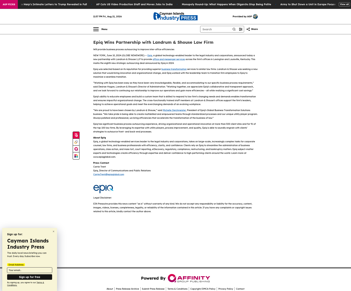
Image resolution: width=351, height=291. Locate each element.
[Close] (53, 231)
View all (344, 4)
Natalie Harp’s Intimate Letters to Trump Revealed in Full (50, 4)
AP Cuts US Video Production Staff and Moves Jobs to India (134, 4)
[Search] (234, 29)
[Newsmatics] (76, 155)
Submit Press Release (153, 288)
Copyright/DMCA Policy (202, 288)
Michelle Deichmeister (174, 110)
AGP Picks (9, 4)
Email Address (16, 264)
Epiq (149, 55)
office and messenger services (169, 59)
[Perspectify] (76, 142)
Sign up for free (29, 277)
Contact (240, 288)
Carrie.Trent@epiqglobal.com (108, 174)
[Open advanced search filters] (240, 29)
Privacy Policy (225, 288)
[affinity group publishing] (76, 149)
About (110, 288)
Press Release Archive (127, 288)
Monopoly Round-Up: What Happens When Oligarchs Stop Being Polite (226, 4)
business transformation (174, 69)
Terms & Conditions (177, 288)
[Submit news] (76, 135)
